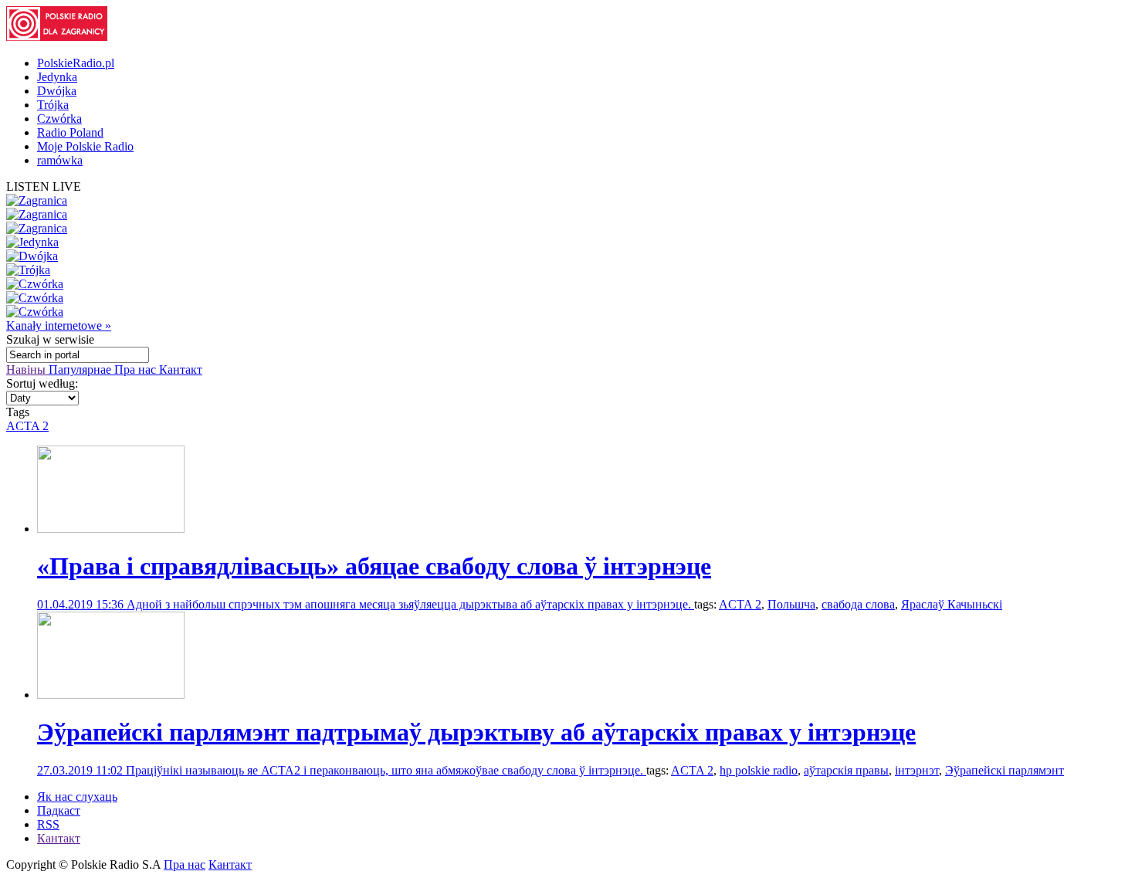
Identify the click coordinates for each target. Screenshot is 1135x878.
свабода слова (858, 604)
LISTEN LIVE (43, 186)
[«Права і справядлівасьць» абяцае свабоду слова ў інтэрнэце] (111, 528)
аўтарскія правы (846, 770)
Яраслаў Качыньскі (951, 604)
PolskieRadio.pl (75, 62)
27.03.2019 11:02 (81, 770)
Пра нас (136, 369)
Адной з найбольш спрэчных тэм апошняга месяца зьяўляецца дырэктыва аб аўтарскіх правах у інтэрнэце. (410, 604)
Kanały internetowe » (58, 325)
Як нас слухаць (77, 796)
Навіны (27, 369)
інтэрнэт (917, 770)
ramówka (60, 160)
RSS (48, 824)
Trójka (53, 104)
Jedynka (57, 76)
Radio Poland (70, 132)
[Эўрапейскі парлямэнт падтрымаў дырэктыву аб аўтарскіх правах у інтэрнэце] (111, 694)
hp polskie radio (759, 770)
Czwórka (59, 118)
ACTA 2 (27, 425)
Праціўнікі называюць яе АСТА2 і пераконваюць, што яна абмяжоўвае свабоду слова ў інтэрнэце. (386, 770)
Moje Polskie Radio (85, 146)
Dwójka (56, 90)
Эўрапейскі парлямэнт (1004, 770)
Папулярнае (81, 369)
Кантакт (180, 369)
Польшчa (791, 604)
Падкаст (58, 810)
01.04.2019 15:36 (82, 604)
